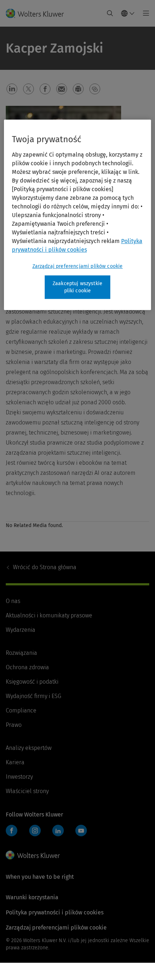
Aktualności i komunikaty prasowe (49, 615)
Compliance (21, 710)
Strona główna (44, 567)
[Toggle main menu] (144, 13)
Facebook (11, 830)
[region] (77, 215)
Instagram (35, 830)
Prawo (14, 724)
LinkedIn (58, 830)
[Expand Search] (110, 13)
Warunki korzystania (32, 897)
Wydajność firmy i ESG (33, 696)
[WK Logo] (33, 855)
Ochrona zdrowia (27, 667)
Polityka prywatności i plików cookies (54, 912)
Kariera (15, 762)
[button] (11, 89)
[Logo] (38, 13)
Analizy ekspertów (29, 747)
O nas (13, 601)
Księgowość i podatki (32, 681)
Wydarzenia (20, 629)
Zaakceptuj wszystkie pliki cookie (77, 287)
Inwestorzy (19, 776)
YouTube (81, 830)
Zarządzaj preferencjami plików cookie (77, 266)
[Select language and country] (128, 13)
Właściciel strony (27, 791)
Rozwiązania (21, 652)
